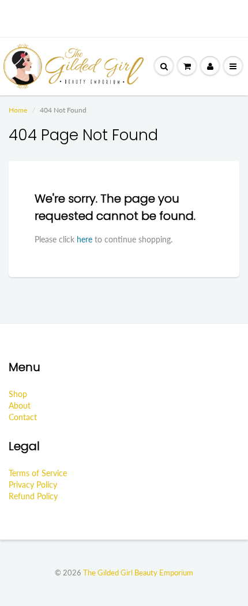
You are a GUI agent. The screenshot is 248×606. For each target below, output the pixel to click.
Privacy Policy (33, 484)
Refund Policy (33, 496)
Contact (23, 417)
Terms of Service (38, 473)
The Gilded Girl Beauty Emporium (138, 572)
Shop (18, 394)
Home (18, 110)
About (20, 405)
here (84, 239)
